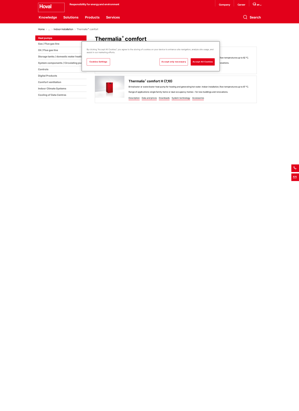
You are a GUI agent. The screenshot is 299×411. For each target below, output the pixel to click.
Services (113, 17)
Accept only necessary (173, 62)
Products (92, 17)
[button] (134, 98)
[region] (63, 221)
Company (224, 4)
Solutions (71, 17)
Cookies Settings (98, 62)
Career (241, 4)
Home (41, 29)
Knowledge (48, 17)
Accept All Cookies (203, 62)
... (49, 29)
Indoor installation (63, 29)
